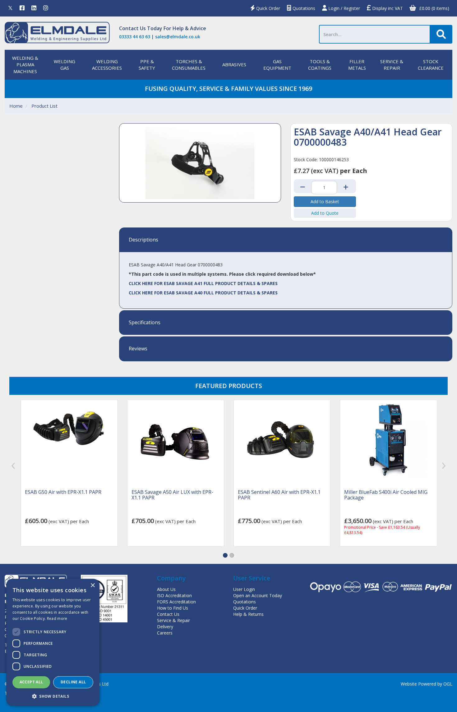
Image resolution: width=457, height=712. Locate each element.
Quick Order (267, 8)
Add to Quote (325, 213)
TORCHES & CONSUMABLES (188, 64)
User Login (244, 589)
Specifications (144, 323)
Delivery (165, 627)
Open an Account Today (257, 595)
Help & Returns (248, 614)
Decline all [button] (73, 682)
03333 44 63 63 (134, 37)
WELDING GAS (64, 64)
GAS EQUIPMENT (277, 64)
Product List (44, 106)
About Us (166, 589)
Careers (165, 633)
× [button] (92, 585)
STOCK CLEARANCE (431, 64)
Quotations (303, 8)
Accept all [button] (31, 682)
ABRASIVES (234, 64)
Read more (57, 618)
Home (16, 106)
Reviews (138, 349)
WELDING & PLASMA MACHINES (25, 64)
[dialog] (52, 642)
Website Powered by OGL (426, 684)
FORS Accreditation (176, 602)
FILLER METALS (357, 64)
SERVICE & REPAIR (391, 64)
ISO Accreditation (174, 595)
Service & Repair (173, 620)
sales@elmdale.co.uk (177, 37)
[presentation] (13, 466)
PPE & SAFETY (147, 64)
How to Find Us (172, 608)
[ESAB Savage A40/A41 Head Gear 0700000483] (200, 163)
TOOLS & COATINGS (319, 64)
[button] (225, 555)
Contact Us (132, 28)
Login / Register (343, 8)
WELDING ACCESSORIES (107, 64)
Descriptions (143, 240)
